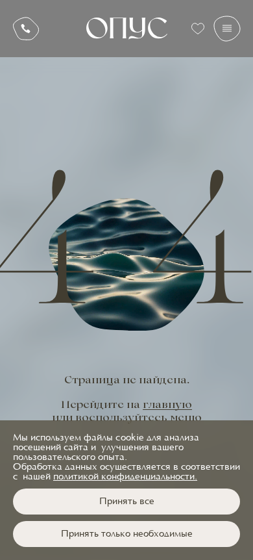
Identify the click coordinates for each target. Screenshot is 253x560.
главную (167, 405)
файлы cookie (114, 438)
